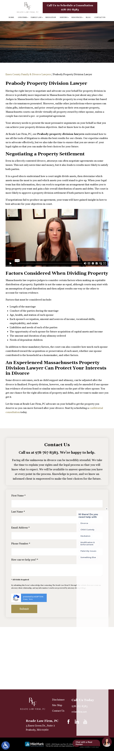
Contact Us (99, 17)
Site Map (57, 705)
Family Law (36, 17)
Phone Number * (20, 543)
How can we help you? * (24, 559)
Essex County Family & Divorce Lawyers (28, 74)
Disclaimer (58, 699)
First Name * (18, 495)
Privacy (25, 599)
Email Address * (20, 527)
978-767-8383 (46, 452)
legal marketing (67, 746)
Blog (88, 17)
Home (11, 17)
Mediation (50, 17)
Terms (31, 599)
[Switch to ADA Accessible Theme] (5, 745)
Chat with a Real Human (87, 744)
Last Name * (18, 511)
